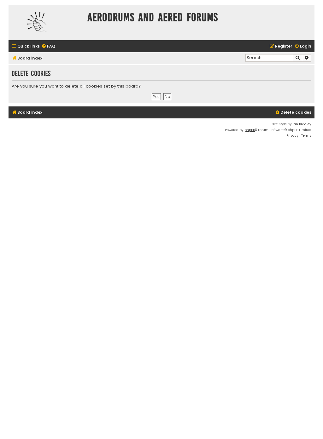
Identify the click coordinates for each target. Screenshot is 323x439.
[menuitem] (48, 46)
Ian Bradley (302, 124)
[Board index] (46, 22)
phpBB (249, 130)
